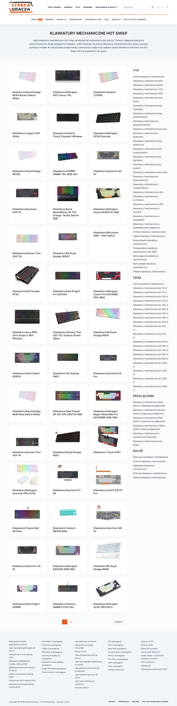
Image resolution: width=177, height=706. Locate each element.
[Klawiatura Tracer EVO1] (108, 436)
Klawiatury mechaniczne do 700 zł (150, 350)
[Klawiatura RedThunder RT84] (27, 275)
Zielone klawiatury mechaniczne (149, 477)
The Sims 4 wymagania (118, 659)
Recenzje (116, 19)
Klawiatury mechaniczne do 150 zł (150, 305)
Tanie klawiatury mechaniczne (148, 284)
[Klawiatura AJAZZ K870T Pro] (108, 474)
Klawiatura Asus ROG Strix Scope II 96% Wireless (25, 335)
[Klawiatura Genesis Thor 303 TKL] (27, 237)
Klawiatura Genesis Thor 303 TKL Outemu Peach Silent (67, 335)
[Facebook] (158, 7)
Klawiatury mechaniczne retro (148, 192)
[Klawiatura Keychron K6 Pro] (108, 357)
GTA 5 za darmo (148, 662)
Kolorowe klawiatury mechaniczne (150, 457)
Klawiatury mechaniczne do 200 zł (150, 309)
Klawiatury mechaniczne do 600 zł (150, 346)
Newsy (36, 19)
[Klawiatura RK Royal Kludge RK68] (108, 316)
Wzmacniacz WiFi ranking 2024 (22, 680)
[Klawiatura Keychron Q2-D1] (108, 155)
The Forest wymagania (51, 645)
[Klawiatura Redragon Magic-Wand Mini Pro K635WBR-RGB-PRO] (108, 395)
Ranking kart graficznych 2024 (154, 669)
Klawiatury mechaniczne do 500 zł (150, 341)
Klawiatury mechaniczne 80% (148, 93)
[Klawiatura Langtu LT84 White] (27, 117)
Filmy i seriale (54, 7)
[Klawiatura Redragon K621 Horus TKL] (67, 76)
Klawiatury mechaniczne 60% (148, 81)
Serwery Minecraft (116, 669)
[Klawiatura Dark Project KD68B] (27, 588)
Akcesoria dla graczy (106, 7)
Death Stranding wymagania (54, 668)
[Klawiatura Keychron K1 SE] (67, 474)
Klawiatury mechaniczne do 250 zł (150, 313)
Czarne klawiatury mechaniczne (149, 461)
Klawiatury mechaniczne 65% (148, 85)
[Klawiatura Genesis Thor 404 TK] (27, 436)
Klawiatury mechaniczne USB (148, 204)
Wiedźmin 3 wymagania (52, 652)
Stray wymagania (115, 666)
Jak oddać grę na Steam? (85, 641)
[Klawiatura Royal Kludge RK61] (67, 436)
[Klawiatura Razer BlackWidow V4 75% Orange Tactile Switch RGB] (67, 193)
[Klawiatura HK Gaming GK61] (67, 357)
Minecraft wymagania (117, 648)
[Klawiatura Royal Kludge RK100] (27, 155)
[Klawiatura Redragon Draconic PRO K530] (27, 474)
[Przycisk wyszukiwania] (152, 7)
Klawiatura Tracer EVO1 (107, 452)
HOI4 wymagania (115, 662)
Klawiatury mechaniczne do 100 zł (150, 296)
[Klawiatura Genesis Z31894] (108, 76)
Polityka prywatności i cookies (155, 702)
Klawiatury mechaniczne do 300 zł (150, 317)
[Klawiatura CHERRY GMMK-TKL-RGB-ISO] (67, 155)
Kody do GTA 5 (147, 641)
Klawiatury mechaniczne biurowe (150, 129)
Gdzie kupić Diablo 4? (150, 652)
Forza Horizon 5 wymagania (119, 652)
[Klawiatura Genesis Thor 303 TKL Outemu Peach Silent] (67, 316)
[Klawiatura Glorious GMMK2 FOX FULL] (67, 588)
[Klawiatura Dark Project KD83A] (27, 357)
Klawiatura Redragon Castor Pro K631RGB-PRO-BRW (105, 294)
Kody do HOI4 (147, 645)
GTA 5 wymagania (115, 645)
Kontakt (112, 702)
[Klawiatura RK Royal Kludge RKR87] (67, 237)
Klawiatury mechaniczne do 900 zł (150, 358)
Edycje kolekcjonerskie (135, 19)
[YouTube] (167, 7)
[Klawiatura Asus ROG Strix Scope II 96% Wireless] (27, 316)
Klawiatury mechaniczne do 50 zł (150, 288)
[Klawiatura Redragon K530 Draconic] (108, 117)
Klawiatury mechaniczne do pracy (150, 172)
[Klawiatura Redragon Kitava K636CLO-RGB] (108, 193)
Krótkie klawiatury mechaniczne (149, 232)
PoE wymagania (114, 641)
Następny (118, 622)
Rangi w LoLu (80, 651)
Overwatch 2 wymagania (52, 641)
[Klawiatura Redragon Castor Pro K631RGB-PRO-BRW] (108, 275)
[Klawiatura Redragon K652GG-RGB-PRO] (67, 550)
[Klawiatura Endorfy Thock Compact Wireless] (67, 117)
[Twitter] (163, 7)
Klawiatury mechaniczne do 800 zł (150, 354)
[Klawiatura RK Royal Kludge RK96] (108, 550)
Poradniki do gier (93, 19)
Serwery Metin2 (82, 687)
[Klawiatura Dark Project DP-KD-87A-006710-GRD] (67, 395)
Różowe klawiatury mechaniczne (150, 473)
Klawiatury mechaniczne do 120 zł (150, 300)
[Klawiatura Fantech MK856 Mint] (67, 512)
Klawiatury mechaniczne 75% (148, 89)
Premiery (49, 19)
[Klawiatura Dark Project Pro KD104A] (67, 275)
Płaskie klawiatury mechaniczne (149, 271)
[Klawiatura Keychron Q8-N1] (108, 512)
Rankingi (68, 7)
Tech (77, 7)
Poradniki (87, 7)
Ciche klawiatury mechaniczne (148, 76)
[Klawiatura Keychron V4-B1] (27, 550)
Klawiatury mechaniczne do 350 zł (150, 322)
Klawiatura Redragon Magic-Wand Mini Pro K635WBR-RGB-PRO (105, 414)
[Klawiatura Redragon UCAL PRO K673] (108, 588)
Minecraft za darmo (149, 648)
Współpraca (124, 702)
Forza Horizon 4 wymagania (54, 672)
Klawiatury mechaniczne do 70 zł (150, 292)
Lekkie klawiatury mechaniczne (149, 236)
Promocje (61, 19)
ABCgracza (146, 666)
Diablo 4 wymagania (50, 648)
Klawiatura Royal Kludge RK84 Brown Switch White (27, 95)
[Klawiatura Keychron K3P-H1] (27, 193)
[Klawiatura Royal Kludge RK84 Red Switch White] (27, 395)
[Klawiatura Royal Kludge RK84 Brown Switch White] (27, 76)
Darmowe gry (75, 19)
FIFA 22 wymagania (116, 655)
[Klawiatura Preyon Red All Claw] (27, 512)
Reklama (135, 702)
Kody (107, 19)
